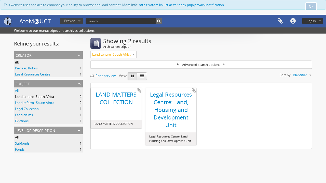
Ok (311, 6)
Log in (311, 21)
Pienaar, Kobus (26, 68)
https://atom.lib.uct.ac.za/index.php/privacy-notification (181, 5)
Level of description (35, 130)
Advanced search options (201, 64)
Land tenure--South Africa (34, 96)
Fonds (19, 149)
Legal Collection (27, 108)
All (17, 62)
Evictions (22, 121)
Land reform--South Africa (34, 102)
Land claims (24, 115)
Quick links (293, 21)
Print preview (105, 75)
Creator (24, 54)
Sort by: (285, 75)
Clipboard (280, 21)
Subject (23, 83)
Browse (69, 21)
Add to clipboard (139, 90)
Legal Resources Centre (32, 74)
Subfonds (22, 143)
